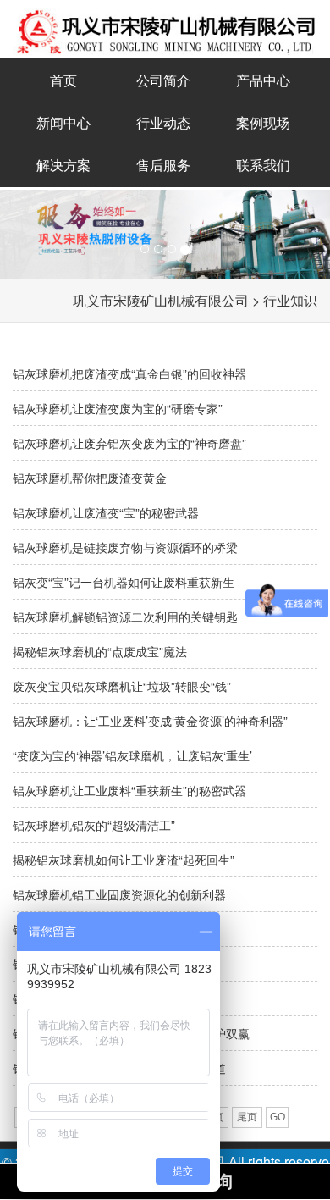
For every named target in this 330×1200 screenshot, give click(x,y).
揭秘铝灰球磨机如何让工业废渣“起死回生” (123, 859)
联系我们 (263, 164)
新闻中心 (63, 122)
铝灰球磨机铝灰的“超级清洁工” (94, 824)
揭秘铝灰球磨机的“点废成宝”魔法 (100, 651)
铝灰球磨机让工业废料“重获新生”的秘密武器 (129, 790)
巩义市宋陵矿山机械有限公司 (161, 300)
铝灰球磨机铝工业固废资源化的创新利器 (119, 894)
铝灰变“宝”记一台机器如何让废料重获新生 (123, 581)
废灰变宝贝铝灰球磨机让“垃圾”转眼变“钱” (122, 685)
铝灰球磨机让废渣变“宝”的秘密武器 (106, 512)
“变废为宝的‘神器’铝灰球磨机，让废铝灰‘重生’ (132, 755)
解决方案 (63, 164)
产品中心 (263, 80)
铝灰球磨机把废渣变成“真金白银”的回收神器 (129, 373)
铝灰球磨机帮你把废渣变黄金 (90, 477)
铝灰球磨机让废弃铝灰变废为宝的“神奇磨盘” (129, 442)
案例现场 (263, 122)
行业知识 (290, 300)
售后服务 (163, 164)
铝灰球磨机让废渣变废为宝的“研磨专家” (118, 408)
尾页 (247, 1117)
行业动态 (163, 122)
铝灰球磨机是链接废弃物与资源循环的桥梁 (125, 547)
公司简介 (163, 80)
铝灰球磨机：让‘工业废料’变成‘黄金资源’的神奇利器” (150, 720)
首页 (63, 80)
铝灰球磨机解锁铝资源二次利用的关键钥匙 (125, 616)
